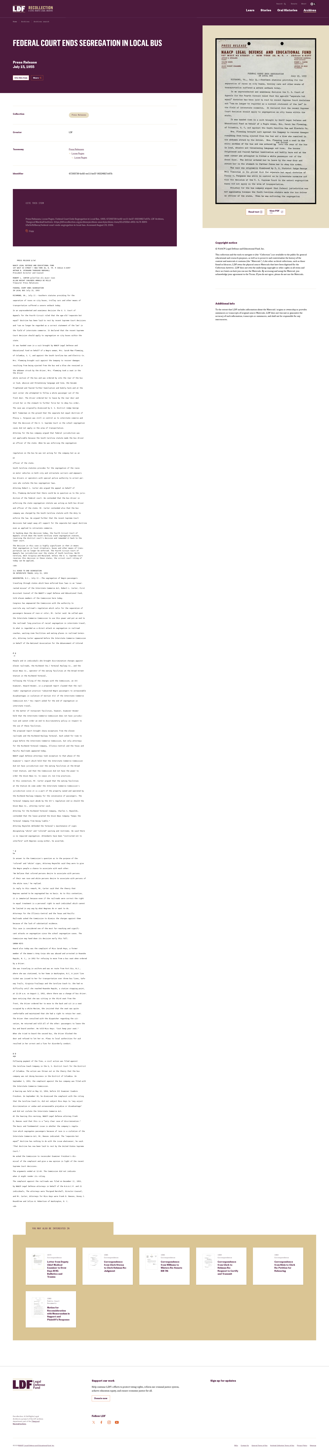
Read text (253, 211)
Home (15, 22)
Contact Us (245, 1445)
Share (36, 78)
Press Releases (79, 115)
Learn (250, 10)
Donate (294, 4)
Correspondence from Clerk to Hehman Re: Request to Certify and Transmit (228, 1267)
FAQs (236, 1445)
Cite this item (20, 78)
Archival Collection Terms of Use (282, 1445)
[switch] (313, 4)
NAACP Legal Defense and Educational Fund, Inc (36, 1445)
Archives (310, 10)
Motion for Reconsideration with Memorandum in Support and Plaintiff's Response (58, 1313)
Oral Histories (287, 10)
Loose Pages (78, 153)
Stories (266, 10)
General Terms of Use (260, 1445)
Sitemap (313, 1445)
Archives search (41, 22)
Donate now (100, 1398)
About (303, 4)
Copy (31, 231)
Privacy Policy (302, 1445)
